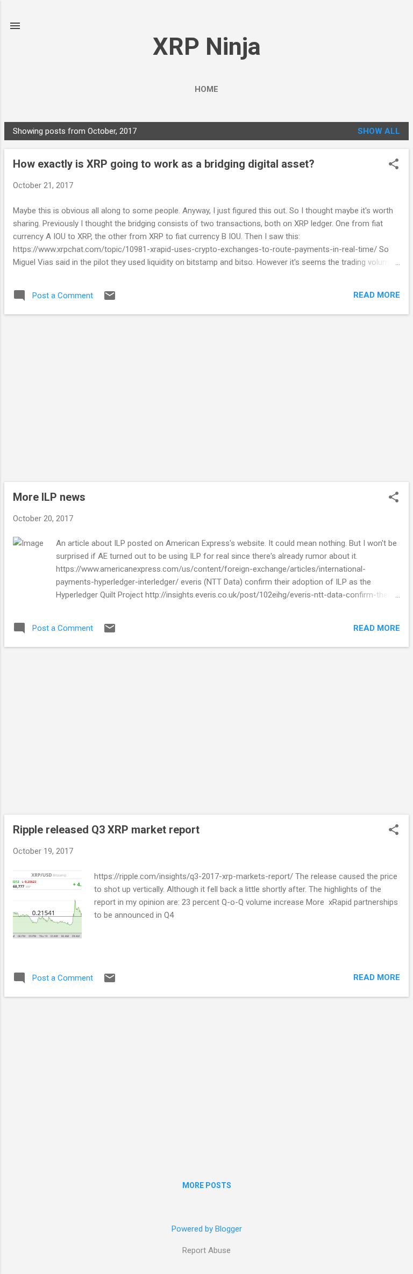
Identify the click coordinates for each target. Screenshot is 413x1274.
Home (206, 89)
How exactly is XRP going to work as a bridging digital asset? (164, 163)
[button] (393, 164)
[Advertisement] (206, 398)
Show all (379, 131)
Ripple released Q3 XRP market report (106, 829)
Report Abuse (206, 1250)
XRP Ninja (207, 46)
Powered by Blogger (207, 1229)
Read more (376, 295)
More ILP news (49, 497)
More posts (206, 1185)
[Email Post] (109, 299)
